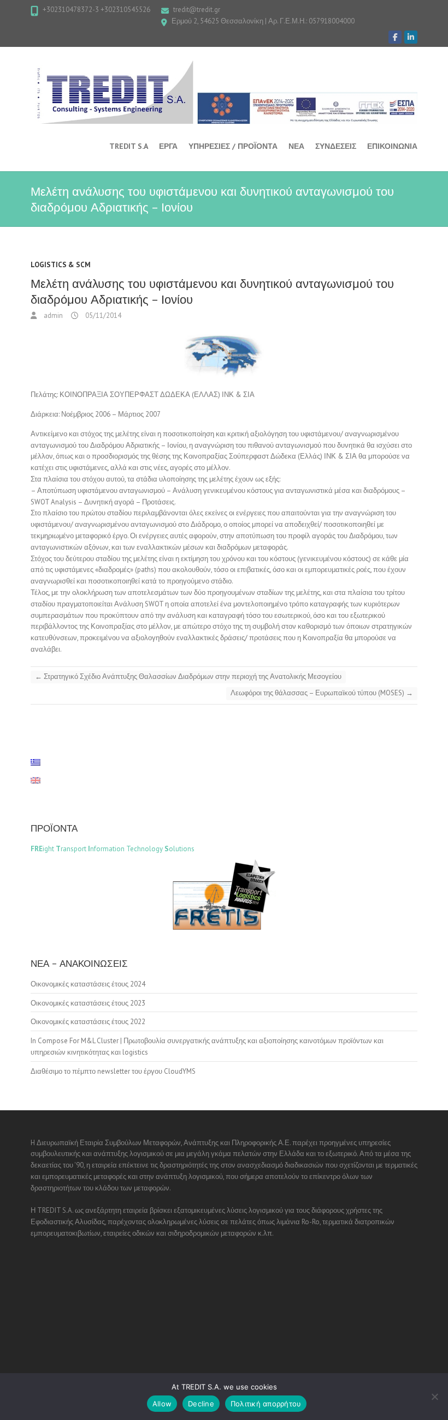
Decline (201, 1403)
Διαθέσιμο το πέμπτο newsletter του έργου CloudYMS (113, 1071)
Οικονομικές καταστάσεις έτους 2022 (88, 1021)
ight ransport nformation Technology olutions (112, 848)
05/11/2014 (102, 315)
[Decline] (434, 1396)
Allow (162, 1403)
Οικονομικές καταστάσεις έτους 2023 (88, 1003)
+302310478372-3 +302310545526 (96, 9)
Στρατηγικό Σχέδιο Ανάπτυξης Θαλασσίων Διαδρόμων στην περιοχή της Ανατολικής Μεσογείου (188, 676)
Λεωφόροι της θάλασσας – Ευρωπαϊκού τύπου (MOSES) (322, 692)
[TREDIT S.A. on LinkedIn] (410, 37)
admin (52, 315)
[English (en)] (41, 780)
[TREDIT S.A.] (224, 92)
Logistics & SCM (61, 264)
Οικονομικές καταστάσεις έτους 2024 (88, 984)
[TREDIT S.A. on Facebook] (395, 37)
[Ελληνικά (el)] (41, 762)
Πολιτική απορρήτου (266, 1403)
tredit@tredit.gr (196, 9)
